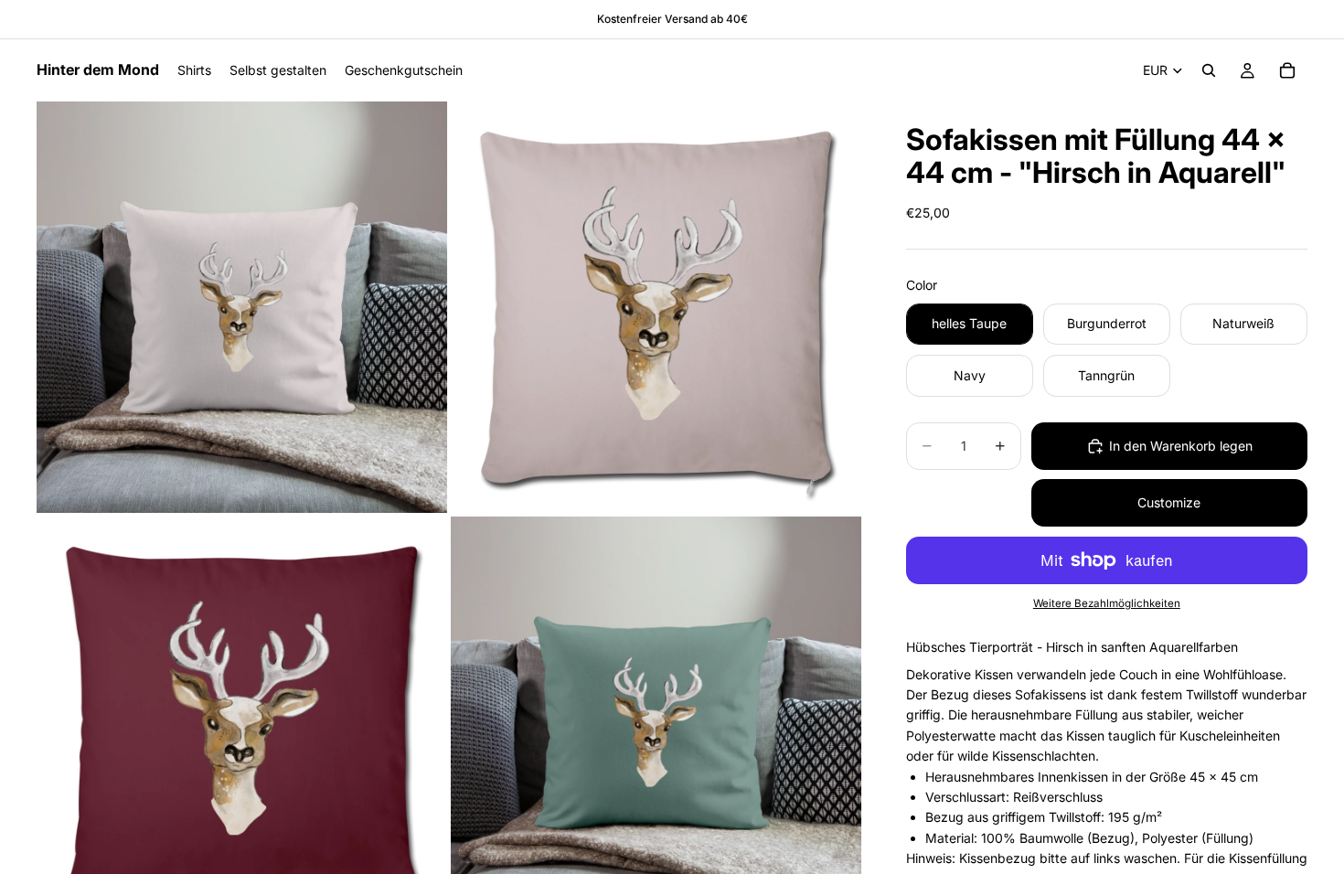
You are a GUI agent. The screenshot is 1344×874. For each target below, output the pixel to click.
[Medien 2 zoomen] (656, 307)
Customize (1168, 502)
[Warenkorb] (1287, 70)
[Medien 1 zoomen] (242, 307)
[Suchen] (1209, 70)
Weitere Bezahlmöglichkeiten (1106, 603)
